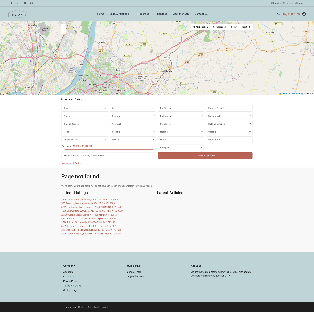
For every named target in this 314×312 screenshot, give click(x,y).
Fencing (116, 132)
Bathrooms (165, 116)
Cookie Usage (70, 290)
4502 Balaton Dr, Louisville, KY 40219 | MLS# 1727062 (88, 218)
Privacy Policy (70, 281)
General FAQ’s (134, 272)
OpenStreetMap (297, 93)
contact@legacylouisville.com (289, 3)
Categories (165, 147)
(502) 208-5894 (290, 14)
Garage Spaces (71, 124)
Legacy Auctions (119, 13)
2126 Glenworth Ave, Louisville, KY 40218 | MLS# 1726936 (91, 233)
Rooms (67, 116)
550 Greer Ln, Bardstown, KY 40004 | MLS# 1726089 (88, 203)
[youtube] (24, 3)
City (114, 108)
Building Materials (216, 124)
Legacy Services (135, 276)
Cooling (212, 132)
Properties (143, 13)
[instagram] (31, 3)
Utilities (115, 139)
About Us (68, 272)
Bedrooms (117, 116)
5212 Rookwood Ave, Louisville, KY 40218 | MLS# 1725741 (91, 207)
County (67, 108)
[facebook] (11, 3)
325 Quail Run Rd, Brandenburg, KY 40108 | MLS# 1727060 (91, 230)
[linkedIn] (18, 3)
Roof (66, 132)
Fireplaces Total (71, 139)
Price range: (66, 146)
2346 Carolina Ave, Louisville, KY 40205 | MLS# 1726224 (90, 199)
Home (100, 13)
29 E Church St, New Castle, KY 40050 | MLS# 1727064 (89, 215)
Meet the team (181, 13)
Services (162, 13)
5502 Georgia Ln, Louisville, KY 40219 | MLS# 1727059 (88, 226)
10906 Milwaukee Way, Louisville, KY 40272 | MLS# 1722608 (92, 211)
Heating (164, 132)
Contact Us (201, 13)
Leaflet (284, 93)
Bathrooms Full (215, 116)
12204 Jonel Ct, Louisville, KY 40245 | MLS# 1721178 (88, 222)
